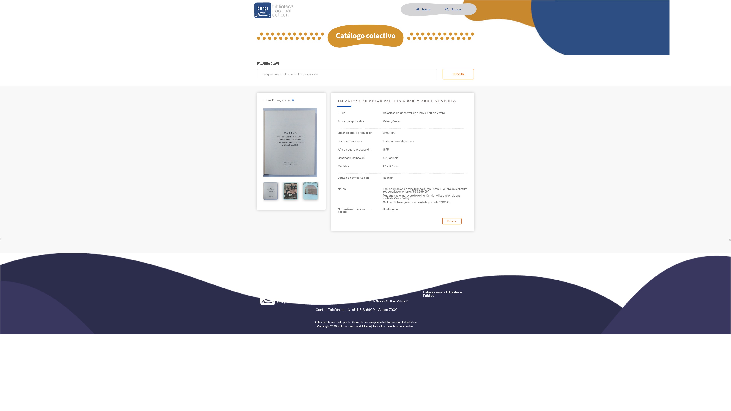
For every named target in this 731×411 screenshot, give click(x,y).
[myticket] (274, 9)
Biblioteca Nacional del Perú (354, 326)
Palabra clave (268, 63)
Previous (258, 197)
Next (326, 197)
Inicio (426, 9)
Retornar (451, 221)
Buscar (456, 9)
